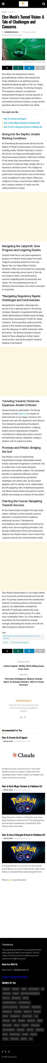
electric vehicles (10, 1007)
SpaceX (20, 1030)
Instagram (15, 1016)
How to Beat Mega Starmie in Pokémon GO (22, 122)
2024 (24, 989)
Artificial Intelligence (30, 993)
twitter (23, 1039)
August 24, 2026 (20, 741)
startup (30, 1030)
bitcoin (6, 998)
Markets (31, 1020)
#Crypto (6, 989)
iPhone (6, 1020)
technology (14, 1034)
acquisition (33, 989)
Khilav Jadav (8, 741)
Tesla (5, 642)
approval (23, 413)
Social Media (8, 1030)
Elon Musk (24, 1007)
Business (11, 12)
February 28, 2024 (29, 32)
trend (5, 1039)
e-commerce (24, 1002)
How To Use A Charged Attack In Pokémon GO (23, 126)
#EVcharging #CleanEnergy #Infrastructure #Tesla (21, 637)
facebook (7, 1011)
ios (36, 1016)
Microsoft (7, 1025)
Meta (40, 1020)
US (31, 1039)
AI (42, 989)
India (5, 1016)
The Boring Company (19, 642)
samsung (35, 1025)
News (16, 1025)
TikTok (33, 1034)
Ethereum (36, 1007)
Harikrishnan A (11, 32)
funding (17, 1011)
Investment (27, 1016)
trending (14, 1039)
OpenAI (25, 1025)
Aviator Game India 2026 (14, 977)
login (10, 880)
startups (39, 1030)
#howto (16, 989)
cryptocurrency (9, 1002)
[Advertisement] (23, 216)
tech (5, 1034)
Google (37, 1011)
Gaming (27, 1011)
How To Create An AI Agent (15, 118)
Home (4, 12)
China (25, 998)
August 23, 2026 (20, 790)
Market (21, 1020)
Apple (15, 993)
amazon (6, 993)
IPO (14, 1020)
